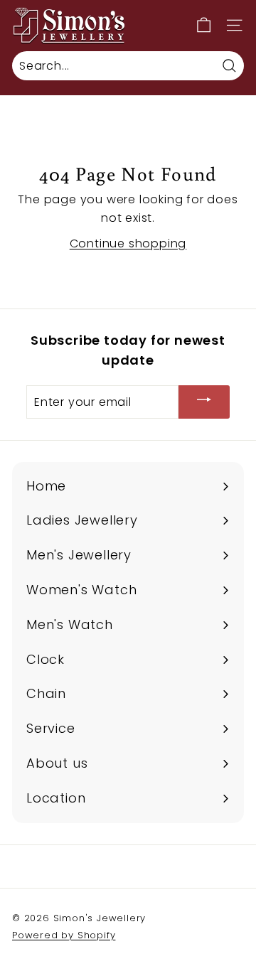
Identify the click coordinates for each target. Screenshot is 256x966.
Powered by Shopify (63, 935)
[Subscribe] (204, 402)
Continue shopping (128, 243)
